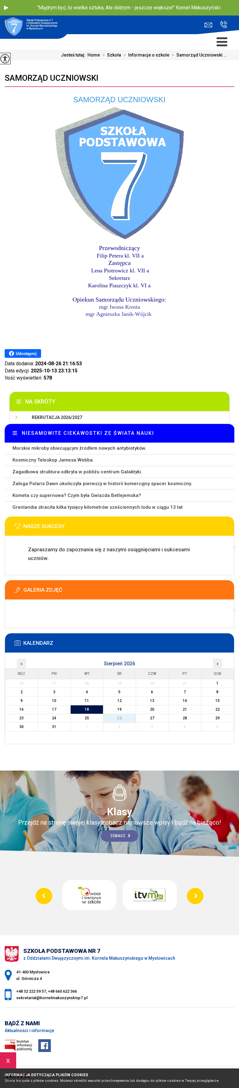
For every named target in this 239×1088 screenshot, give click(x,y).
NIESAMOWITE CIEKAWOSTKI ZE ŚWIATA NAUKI (88, 433)
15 (217, 701)
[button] (6, 8)
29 (217, 718)
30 (21, 727)
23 (21, 718)
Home (93, 55)
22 (217, 709)
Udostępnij (26, 353)
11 (87, 701)
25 (87, 718)
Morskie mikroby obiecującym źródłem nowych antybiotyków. (79, 448)
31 (54, 727)
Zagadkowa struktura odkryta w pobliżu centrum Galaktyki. (77, 472)
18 (87, 709)
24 (54, 718)
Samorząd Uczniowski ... (199, 55)
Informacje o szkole (146, 55)
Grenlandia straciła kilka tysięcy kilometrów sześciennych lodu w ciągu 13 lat (97, 507)
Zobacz (118, 836)
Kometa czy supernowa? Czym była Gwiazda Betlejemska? (76, 495)
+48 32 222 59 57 (31, 991)
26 (119, 718)
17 (54, 709)
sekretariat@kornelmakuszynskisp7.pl (209, 25)
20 (152, 709)
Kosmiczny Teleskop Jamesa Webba (52, 460)
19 (119, 709)
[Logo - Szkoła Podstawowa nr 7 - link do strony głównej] (35, 28)
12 (119, 701)
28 (185, 718)
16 (21, 709)
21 (185, 709)
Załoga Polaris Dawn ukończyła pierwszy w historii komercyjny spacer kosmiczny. (102, 483)
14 (185, 701)
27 (152, 718)
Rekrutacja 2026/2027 (57, 417)
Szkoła (111, 55)
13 (152, 701)
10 (54, 701)
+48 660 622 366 (62, 991)
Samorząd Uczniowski (51, 78)
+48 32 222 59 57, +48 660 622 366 (221, 25)
